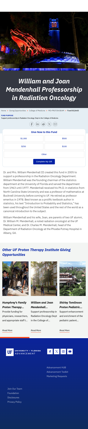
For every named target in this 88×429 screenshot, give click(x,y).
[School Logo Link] (24, 352)
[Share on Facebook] (32, 125)
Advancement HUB (56, 367)
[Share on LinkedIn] (38, 125)
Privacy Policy (14, 401)
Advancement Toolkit (57, 371)
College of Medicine (37, 110)
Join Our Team (14, 388)
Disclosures (13, 397)
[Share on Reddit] (44, 125)
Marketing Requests (57, 376)
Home (3, 110)
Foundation (13, 393)
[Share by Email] (56, 125)
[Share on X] (50, 125)
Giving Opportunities (17, 110)
